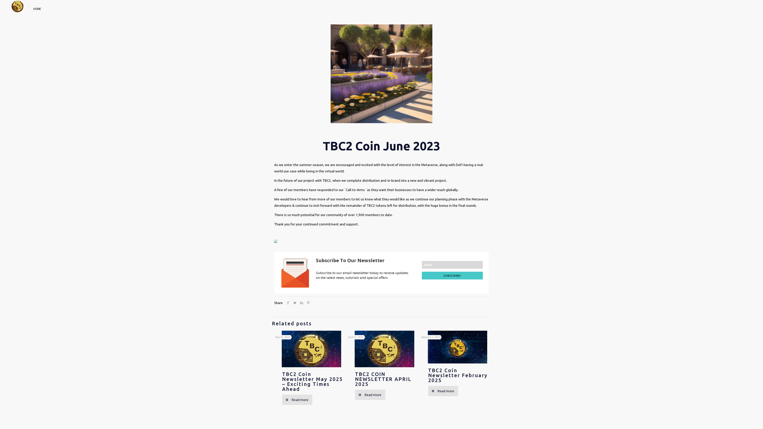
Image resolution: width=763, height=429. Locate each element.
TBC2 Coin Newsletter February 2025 (458, 375)
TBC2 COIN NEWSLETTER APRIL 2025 (383, 379)
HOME (37, 9)
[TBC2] (17, 8)
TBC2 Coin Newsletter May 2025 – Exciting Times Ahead (312, 381)
